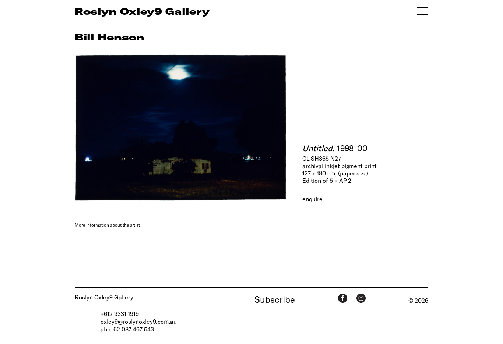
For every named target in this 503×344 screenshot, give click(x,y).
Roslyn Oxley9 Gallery (104, 297)
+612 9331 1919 (120, 313)
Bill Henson (109, 36)
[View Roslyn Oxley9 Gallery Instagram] (361, 298)
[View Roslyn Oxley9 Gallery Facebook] (342, 298)
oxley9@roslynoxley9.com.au (139, 321)
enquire (312, 198)
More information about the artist (107, 224)
